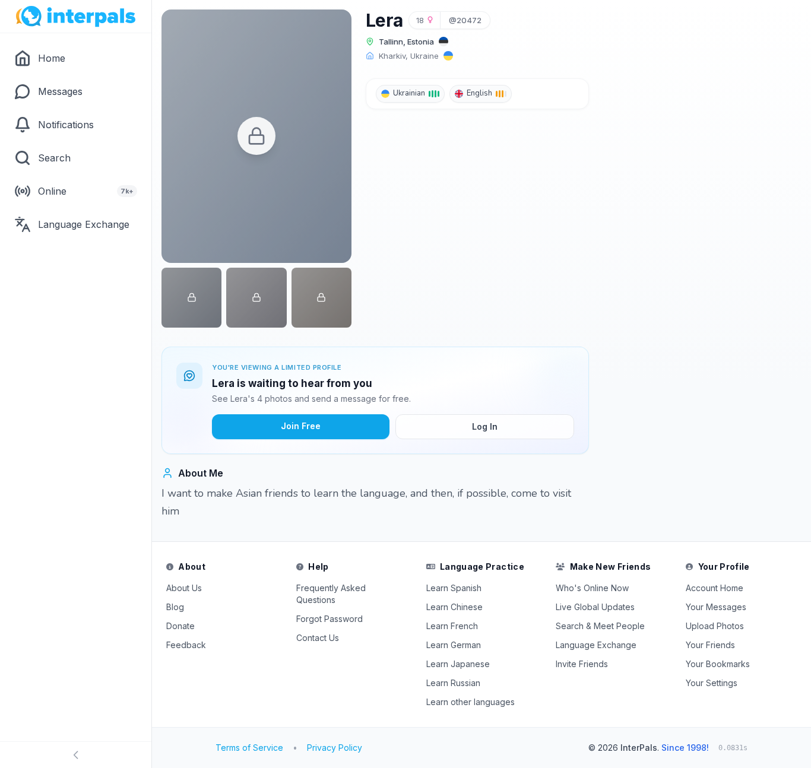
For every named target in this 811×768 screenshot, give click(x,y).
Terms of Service (249, 747)
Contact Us (317, 638)
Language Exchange (596, 645)
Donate (180, 626)
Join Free (301, 426)
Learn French (452, 626)
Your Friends (710, 645)
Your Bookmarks (718, 664)
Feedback (186, 645)
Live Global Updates (595, 607)
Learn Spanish (453, 588)
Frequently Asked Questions (331, 594)
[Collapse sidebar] (75, 755)
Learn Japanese (458, 664)
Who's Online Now (592, 588)
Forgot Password (329, 619)
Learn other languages (470, 702)
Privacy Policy (334, 747)
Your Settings (711, 683)
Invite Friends (582, 664)
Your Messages (716, 607)
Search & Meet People (600, 626)
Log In (485, 426)
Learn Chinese (454, 607)
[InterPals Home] (75, 16)
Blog (175, 607)
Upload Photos (715, 626)
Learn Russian (453, 683)
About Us (184, 588)
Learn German (453, 645)
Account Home (714, 588)
